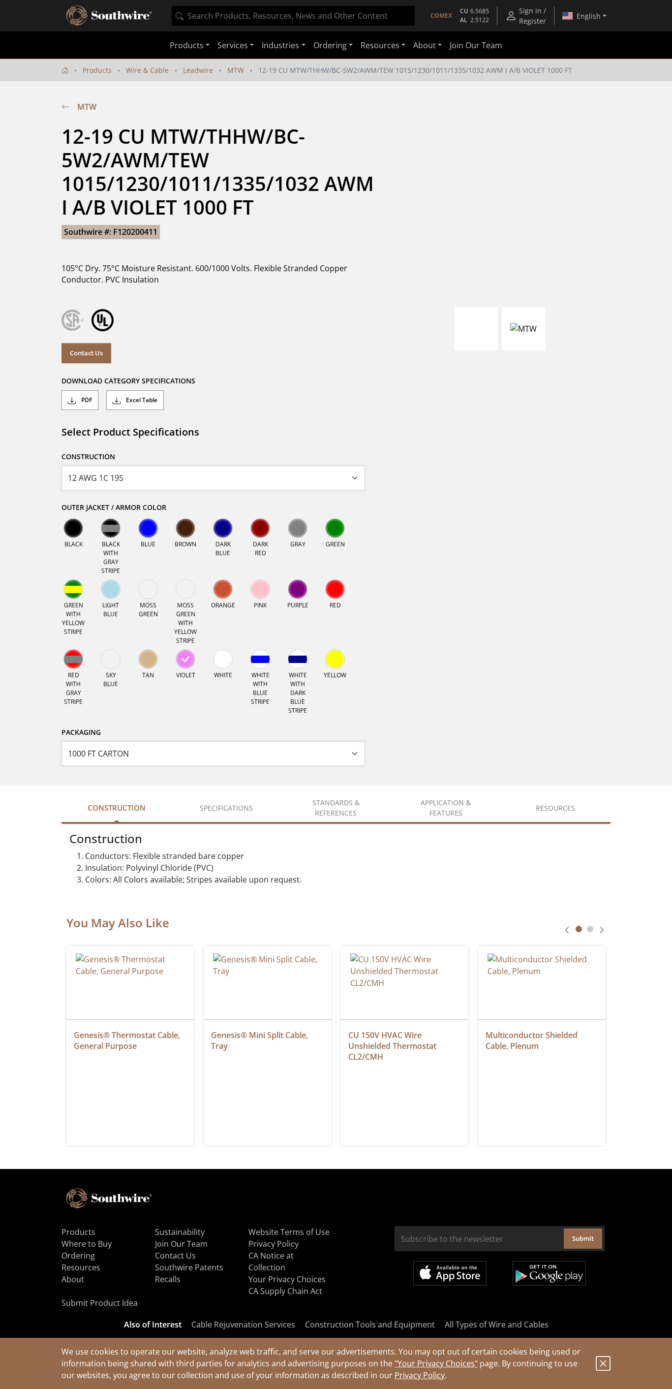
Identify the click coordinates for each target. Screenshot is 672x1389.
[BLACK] (73, 528)
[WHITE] (223, 659)
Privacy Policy (420, 1375)
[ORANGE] (223, 589)
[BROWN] (185, 528)
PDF (86, 400)
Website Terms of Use (289, 1232)
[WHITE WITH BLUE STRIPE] (260, 659)
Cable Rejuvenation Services (243, 1324)
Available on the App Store (450, 1273)
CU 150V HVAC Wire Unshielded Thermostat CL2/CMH (393, 1046)
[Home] (64, 70)
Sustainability (180, 1232)
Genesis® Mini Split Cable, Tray (260, 1040)
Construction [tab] (117, 808)
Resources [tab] (555, 808)
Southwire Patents (189, 1267)
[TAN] (148, 659)
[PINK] (260, 589)
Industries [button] (280, 45)
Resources (80, 1267)
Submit (583, 1238)
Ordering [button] (330, 45)
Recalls (168, 1279)
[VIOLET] (185, 659)
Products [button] (187, 45)
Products (97, 70)
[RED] (335, 589)
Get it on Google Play (549, 1273)
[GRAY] (297, 528)
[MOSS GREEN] (148, 589)
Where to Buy (86, 1243)
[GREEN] (335, 528)
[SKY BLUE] (110, 659)
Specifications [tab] (226, 808)
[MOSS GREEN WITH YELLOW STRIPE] (185, 589)
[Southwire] (109, 16)
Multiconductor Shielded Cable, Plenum (533, 1040)
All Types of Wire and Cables (497, 1324)
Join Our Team (476, 45)
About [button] (424, 45)
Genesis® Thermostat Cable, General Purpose (128, 1040)
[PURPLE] (297, 589)
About (72, 1279)
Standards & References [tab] (336, 808)
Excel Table (140, 400)
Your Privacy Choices (287, 1279)
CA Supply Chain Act (285, 1291)
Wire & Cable (147, 70)
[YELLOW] (335, 659)
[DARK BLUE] (223, 528)
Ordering (78, 1255)
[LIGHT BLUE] (110, 589)
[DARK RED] (260, 528)
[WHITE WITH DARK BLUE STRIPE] (297, 659)
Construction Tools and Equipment (370, 1324)
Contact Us (86, 352)
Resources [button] (380, 45)
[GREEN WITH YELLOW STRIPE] (73, 589)
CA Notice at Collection (271, 1261)
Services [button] (232, 45)
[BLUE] (148, 528)
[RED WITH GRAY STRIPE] (73, 659)
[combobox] (293, 16)
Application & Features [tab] (446, 808)
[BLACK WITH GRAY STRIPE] (110, 528)
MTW (235, 70)
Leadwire (198, 70)
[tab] (579, 929)
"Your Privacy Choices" (436, 1363)
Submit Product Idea (99, 1302)
